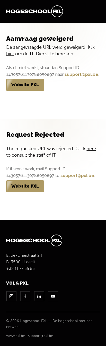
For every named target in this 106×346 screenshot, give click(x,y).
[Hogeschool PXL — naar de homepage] (34, 11)
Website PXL (25, 84)
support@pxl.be (81, 74)
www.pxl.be (15, 336)
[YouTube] (53, 296)
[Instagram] (11, 296)
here (91, 148)
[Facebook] (25, 296)
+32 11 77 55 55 (20, 268)
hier (10, 54)
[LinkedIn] (39, 296)
